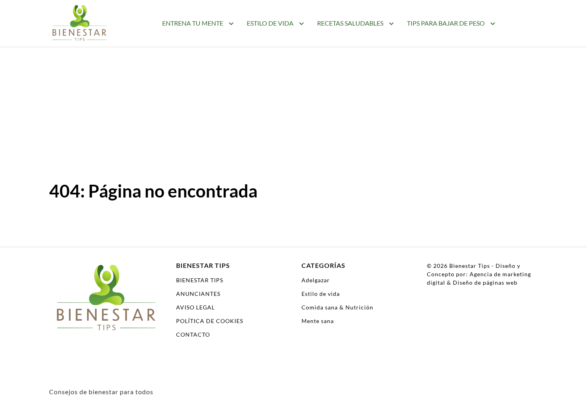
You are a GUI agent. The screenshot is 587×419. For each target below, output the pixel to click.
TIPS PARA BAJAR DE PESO (446, 23)
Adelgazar (315, 280)
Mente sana (317, 320)
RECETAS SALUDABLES (350, 23)
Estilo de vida (320, 293)
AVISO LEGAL (195, 307)
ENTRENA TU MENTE (192, 23)
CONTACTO (193, 334)
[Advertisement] (293, 120)
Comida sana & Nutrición (337, 307)
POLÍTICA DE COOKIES (209, 320)
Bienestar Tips (469, 265)
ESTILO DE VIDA (270, 23)
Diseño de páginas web (485, 282)
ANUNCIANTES (198, 293)
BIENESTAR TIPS (199, 280)
